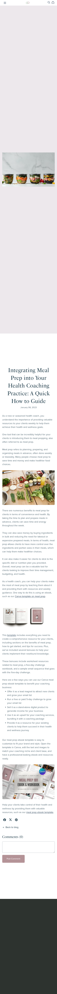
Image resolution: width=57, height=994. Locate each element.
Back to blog (12, 827)
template (11, 635)
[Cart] (54, 2)
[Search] (49, 2)
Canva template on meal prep (30, 596)
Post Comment (13, 858)
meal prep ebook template (39, 812)
